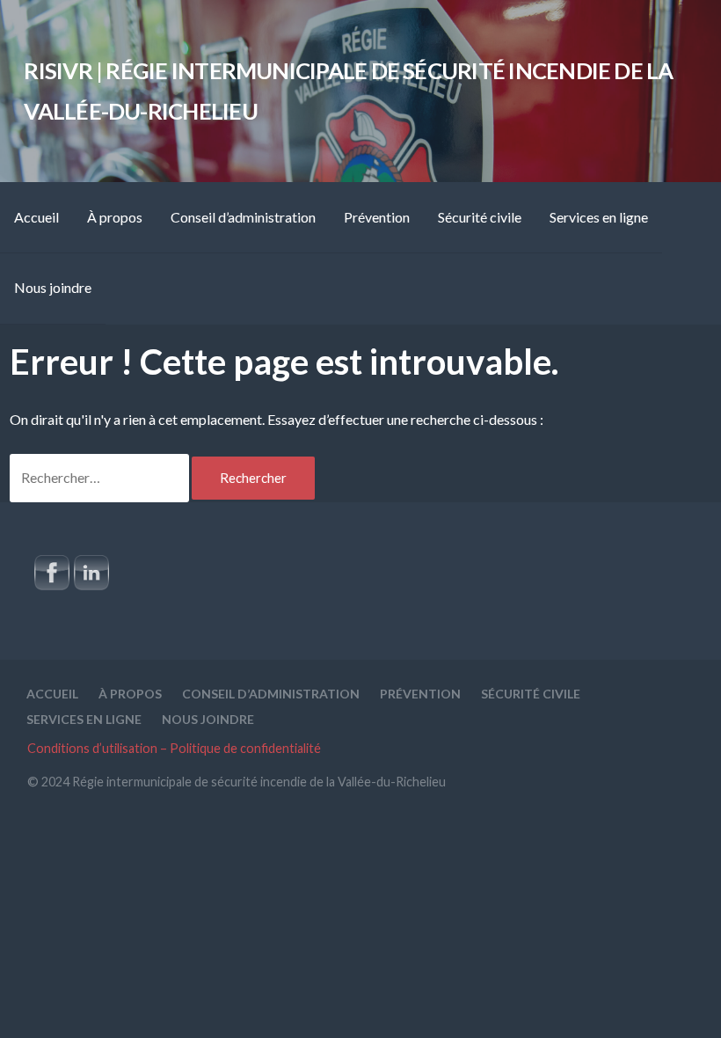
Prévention (377, 216)
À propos (114, 216)
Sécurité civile (479, 216)
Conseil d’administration (243, 216)
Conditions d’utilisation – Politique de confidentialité (174, 748)
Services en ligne (599, 216)
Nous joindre (52, 287)
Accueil (36, 216)
